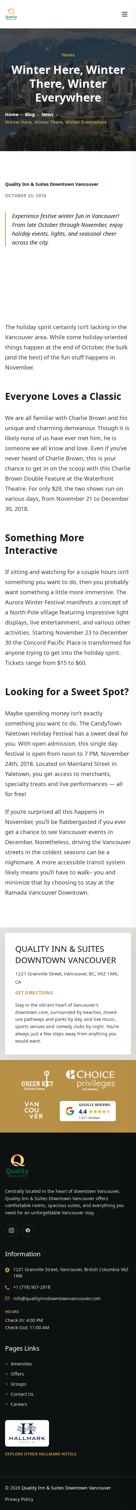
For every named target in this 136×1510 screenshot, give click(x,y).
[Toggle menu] (124, 14)
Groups (18, 1384)
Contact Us (22, 1394)
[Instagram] (11, 1230)
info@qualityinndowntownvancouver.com (57, 1298)
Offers (17, 1374)
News (47, 114)
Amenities (21, 1364)
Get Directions (34, 993)
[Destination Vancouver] (33, 1110)
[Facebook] (28, 1230)
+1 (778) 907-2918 (31, 1287)
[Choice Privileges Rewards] (90, 1080)
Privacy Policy (19, 1499)
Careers (19, 1404)
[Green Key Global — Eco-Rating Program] (37, 1080)
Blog (30, 114)
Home (11, 114)
